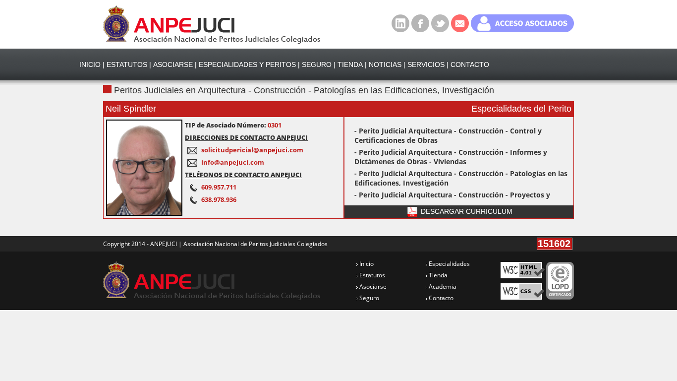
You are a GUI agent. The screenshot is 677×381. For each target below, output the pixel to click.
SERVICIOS (426, 64)
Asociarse (372, 286)
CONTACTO (470, 64)
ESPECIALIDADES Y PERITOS (247, 64)
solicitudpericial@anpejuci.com (252, 149)
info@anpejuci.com (232, 162)
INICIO (90, 64)
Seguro (368, 298)
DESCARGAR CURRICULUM (465, 211)
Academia (441, 286)
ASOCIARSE (173, 64)
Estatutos (371, 275)
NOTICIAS (385, 64)
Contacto (440, 298)
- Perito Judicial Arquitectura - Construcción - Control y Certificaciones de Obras (448, 135)
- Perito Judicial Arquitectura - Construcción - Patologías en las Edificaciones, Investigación (460, 178)
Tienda (437, 275)
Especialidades (448, 263)
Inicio (366, 263)
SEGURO (317, 64)
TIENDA (350, 64)
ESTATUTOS (127, 64)
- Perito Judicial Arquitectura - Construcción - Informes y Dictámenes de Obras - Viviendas (450, 156)
